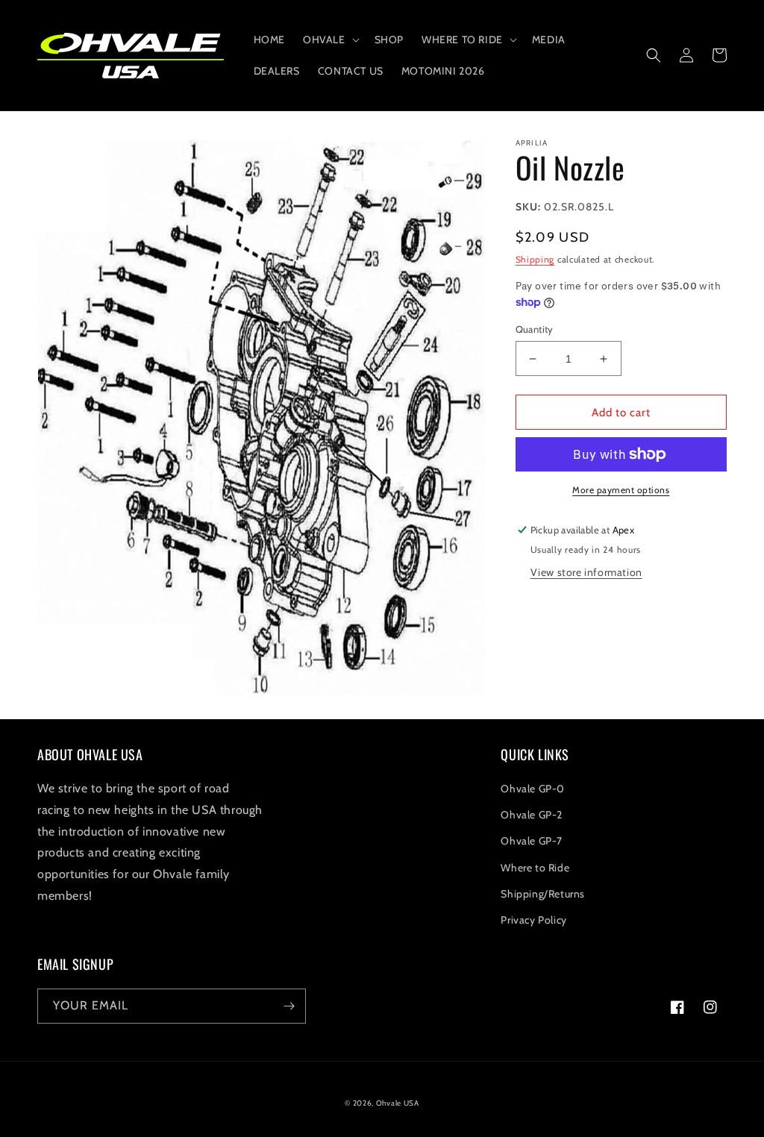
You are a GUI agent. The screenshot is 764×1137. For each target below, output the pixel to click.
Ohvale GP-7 (532, 841)
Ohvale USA (397, 1103)
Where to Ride (535, 867)
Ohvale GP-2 (532, 814)
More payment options (620, 489)
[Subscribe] (288, 1006)
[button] (330, 39)
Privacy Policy (533, 920)
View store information (586, 572)
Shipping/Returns (543, 893)
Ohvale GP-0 (533, 788)
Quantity (535, 329)
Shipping (535, 259)
